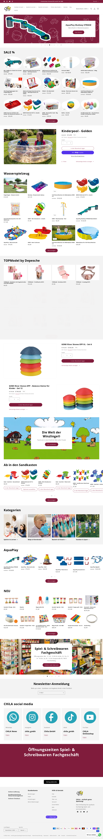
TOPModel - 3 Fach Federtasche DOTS (61, 329)
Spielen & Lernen (10, 539)
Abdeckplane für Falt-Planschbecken (86, 242)
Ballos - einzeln (66, 113)
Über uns (54, 799)
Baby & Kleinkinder (35, 539)
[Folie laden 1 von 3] (47, 676)
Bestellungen (31, 794)
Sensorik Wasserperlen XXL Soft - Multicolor (12, 219)
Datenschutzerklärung (37, 835)
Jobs (53, 807)
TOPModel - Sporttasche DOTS (12, 307)
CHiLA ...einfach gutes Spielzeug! (14, 835)
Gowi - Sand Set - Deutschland (12, 482)
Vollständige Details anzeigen (84, 161)
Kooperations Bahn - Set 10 (75, 625)
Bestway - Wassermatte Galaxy (36, 195)
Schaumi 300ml (66, 70)
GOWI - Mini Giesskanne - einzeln (36, 218)
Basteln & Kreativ (58, 539)
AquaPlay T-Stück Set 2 (62, 569)
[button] (19, 7)
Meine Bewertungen (33, 802)
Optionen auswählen (29, 489)
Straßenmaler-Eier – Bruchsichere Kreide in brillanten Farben (90, 113)
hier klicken (74, 33)
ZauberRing (87, 625)
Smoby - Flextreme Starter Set (70, 91)
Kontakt (54, 796)
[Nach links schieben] (48, 496)
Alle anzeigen (51, 121)
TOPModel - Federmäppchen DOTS (61, 307)
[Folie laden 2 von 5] (47, 45)
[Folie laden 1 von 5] (45, 45)
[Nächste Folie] (57, 45)
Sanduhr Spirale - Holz (58, 607)
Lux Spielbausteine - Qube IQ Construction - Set (43, 626)
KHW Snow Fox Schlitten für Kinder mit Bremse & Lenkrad (50, 71)
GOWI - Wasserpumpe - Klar (59, 218)
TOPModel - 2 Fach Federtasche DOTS (37, 329)
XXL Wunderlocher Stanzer (11, 625)
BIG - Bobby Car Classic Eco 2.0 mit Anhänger (13, 71)
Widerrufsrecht (53, 835)
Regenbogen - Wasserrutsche (11, 195)
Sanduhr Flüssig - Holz (9, 607)
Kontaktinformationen (71, 835)
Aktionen (54, 810)
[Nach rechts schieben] (54, 496)
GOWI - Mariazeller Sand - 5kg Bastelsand (50, 113)
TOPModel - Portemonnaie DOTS (36, 307)
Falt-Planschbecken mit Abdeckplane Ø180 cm (87, 91)
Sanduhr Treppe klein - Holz (27, 625)
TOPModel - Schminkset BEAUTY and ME (86, 329)
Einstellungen (31, 799)
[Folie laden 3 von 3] (52, 676)
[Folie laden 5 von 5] (54, 45)
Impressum (46, 835)
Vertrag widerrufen (51, 782)
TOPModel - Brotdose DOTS (59, 282)
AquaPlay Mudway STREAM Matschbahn (86, 218)
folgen (8, 735)
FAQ (53, 794)
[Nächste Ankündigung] (70, 1)
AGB (59, 835)
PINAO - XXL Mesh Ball (48, 91)
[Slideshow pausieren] (61, 45)
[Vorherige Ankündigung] (33, 1)
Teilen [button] (64, 161)
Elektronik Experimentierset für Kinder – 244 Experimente (31, 71)
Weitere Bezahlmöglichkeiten (77, 156)
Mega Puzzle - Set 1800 (58, 625)
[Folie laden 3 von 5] (49, 45)
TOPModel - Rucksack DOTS (83, 307)
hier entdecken (51, 444)
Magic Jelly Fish (40, 607)
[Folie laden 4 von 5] (52, 45)
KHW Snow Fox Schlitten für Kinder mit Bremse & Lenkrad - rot (13, 113)
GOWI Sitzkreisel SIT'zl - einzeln (31, 113)
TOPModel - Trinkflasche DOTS (36, 282)
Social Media (55, 804)
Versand (70, 137)
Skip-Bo (22, 607)
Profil (29, 796)
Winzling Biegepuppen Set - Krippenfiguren (11, 91)
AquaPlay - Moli (42, 567)
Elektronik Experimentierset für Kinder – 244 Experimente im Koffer (31, 92)
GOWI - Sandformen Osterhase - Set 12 (81, 484)
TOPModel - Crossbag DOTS (83, 282)
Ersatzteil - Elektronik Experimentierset (90, 608)
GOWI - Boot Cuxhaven (34, 242)
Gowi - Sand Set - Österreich (63, 482)
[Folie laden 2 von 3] (49, 676)
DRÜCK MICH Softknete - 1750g (89, 70)
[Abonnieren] (63, 692)
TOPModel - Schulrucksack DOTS (12, 329)
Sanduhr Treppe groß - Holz (75, 607)
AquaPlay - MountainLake (10, 242)
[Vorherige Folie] (41, 45)
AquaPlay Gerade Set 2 (79, 569)
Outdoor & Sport (82, 539)
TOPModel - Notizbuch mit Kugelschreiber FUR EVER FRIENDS (15, 282)
